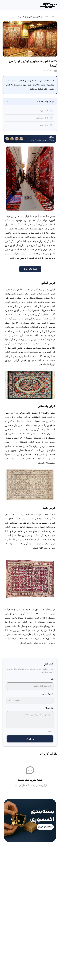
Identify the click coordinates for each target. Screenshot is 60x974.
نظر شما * (49, 708)
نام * (51, 679)
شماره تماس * (46, 694)
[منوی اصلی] (6, 5)
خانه (53, 17)
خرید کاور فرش (30, 269)
